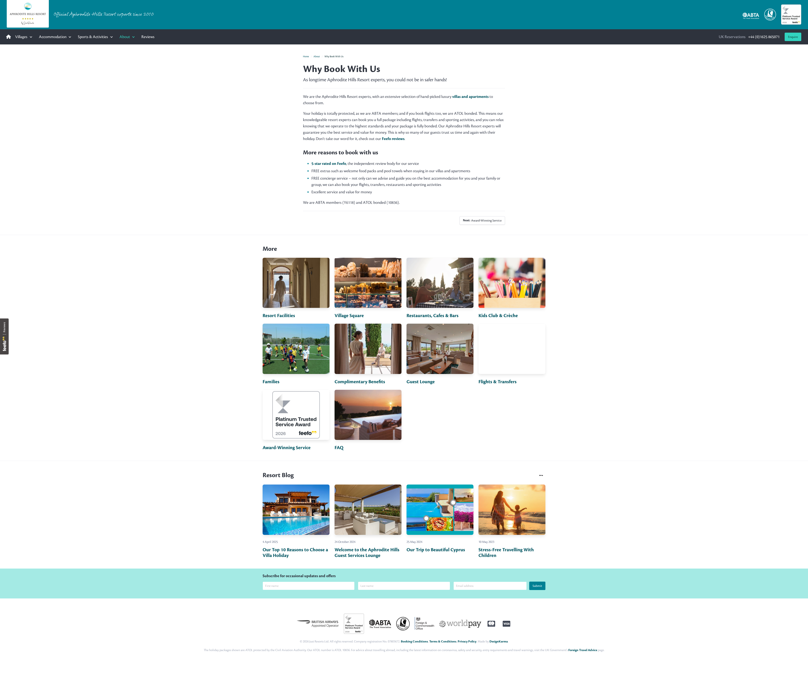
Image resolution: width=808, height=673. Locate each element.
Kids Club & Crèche (498, 316)
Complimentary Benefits (360, 382)
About (125, 36)
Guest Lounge (421, 382)
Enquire (793, 37)
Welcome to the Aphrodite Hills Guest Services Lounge (367, 552)
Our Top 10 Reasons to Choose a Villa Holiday (295, 552)
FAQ (339, 448)
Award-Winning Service (482, 220)
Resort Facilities (279, 316)
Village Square (349, 316)
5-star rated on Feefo (328, 163)
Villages (21, 36)
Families (271, 382)
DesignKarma (498, 642)
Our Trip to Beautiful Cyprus (436, 550)
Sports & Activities (93, 36)
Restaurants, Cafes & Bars (432, 316)
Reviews (147, 36)
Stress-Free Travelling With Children (506, 552)
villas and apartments (470, 96)
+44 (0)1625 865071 (749, 36)
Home (306, 56)
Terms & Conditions (442, 642)
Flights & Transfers (497, 382)
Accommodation (52, 36)
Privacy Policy (467, 642)
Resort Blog (278, 475)
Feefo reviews (393, 138)
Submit (537, 586)
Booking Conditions (414, 642)
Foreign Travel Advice (582, 650)
